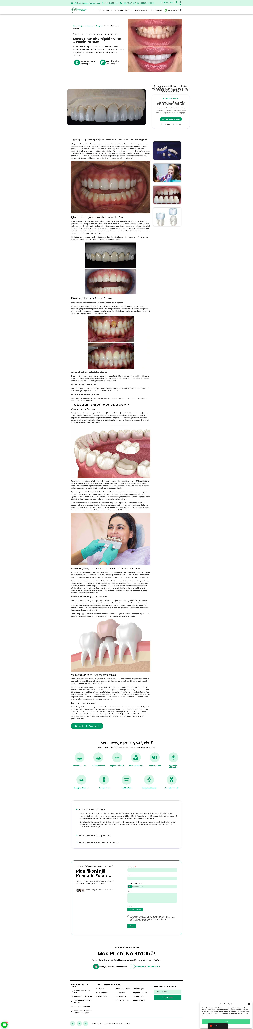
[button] (249, 1004)
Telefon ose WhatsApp (134, 883)
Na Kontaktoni (156, 10)
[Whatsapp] (85, 1023)
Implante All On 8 (117, 766)
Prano (226, 1021)
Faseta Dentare (154, 766)
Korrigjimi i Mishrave (81, 788)
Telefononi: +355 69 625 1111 (147, 966)
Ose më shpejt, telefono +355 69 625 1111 (99, 890)
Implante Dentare (136, 766)
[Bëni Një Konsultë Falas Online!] (96, 966)
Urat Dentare (126, 788)
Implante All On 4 (79, 766)
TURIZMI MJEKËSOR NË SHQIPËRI (79, 985)
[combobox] (130, 886)
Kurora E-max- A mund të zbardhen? (98, 842)
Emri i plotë (130, 867)
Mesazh (129, 891)
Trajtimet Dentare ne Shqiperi (90, 26)
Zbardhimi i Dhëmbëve (173, 766)
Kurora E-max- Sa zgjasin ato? (95, 835)
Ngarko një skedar (133, 906)
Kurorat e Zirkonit (171, 788)
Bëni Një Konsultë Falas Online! (113, 966)
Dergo (132, 926)
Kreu (92, 10)
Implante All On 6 (98, 766)
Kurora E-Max (104, 788)
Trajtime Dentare (103, 10)
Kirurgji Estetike (141, 10)
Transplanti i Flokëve (122, 10)
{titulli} (228, 1025)
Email (129, 875)
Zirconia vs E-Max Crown (92, 809)
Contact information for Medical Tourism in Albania (14, 1013)
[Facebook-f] (72, 1023)
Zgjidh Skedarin (135, 909)
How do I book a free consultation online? (14, 1018)
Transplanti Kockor (149, 788)
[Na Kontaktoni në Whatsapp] (77, 62)
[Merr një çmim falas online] (103, 62)
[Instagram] (79, 1023)
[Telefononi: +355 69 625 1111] (132, 966)
